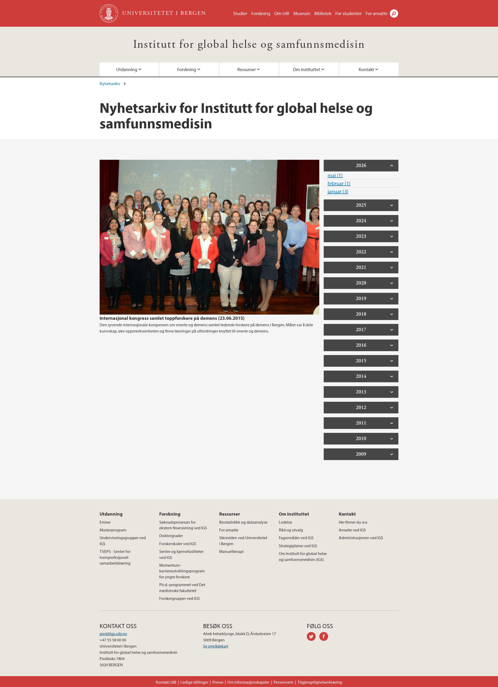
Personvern (283, 682)
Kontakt (366, 69)
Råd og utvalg (291, 529)
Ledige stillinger (194, 682)
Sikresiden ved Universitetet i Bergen (243, 540)
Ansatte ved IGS (352, 529)
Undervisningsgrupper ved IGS (123, 540)
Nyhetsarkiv (110, 83)
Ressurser (246, 69)
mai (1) (335, 175)
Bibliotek (322, 13)
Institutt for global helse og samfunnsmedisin (249, 44)
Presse (217, 682)
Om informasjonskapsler (248, 682)
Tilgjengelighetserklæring (320, 682)
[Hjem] (109, 13)
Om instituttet (306, 69)
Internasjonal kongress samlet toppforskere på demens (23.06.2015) (172, 318)
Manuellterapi (231, 551)
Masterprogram (113, 529)
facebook (325, 637)
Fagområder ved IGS (296, 537)
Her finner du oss (353, 522)
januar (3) (338, 191)
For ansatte (377, 13)
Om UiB (281, 13)
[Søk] (394, 13)
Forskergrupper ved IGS (179, 598)
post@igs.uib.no (113, 633)
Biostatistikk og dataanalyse (243, 522)
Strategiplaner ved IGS (298, 545)
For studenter (348, 13)
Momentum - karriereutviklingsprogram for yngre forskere (182, 571)
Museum (301, 13)
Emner (105, 522)
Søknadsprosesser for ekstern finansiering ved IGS (183, 524)
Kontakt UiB (166, 682)
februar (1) (339, 183)
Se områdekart (215, 646)
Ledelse (285, 522)
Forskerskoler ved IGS (177, 543)
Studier (240, 13)
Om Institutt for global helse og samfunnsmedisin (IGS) (303, 556)
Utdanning (126, 69)
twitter (313, 637)
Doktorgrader (171, 535)
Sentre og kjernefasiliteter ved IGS (181, 554)
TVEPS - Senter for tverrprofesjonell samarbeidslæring (115, 557)
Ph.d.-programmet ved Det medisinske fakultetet (182, 587)
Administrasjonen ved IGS (361, 537)
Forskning (260, 13)
